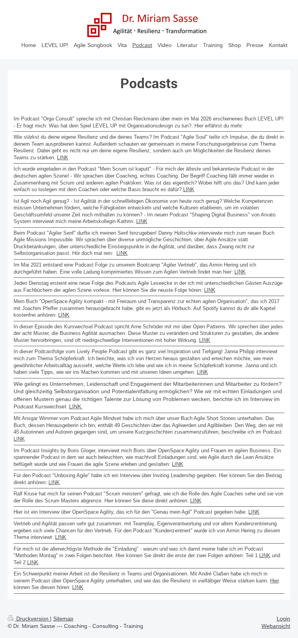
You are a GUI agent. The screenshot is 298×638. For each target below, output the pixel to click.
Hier (274, 581)
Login (283, 618)
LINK (62, 157)
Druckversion (32, 618)
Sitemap (63, 618)
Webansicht (276, 626)
